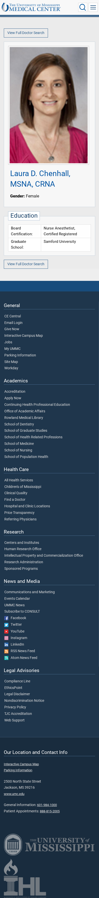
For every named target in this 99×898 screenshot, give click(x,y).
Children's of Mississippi (22, 487)
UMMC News (14, 605)
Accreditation (14, 392)
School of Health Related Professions (33, 437)
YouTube (16, 631)
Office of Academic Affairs (24, 411)
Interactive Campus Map (23, 336)
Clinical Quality (15, 493)
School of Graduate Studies (25, 431)
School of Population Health (26, 457)
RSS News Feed (21, 651)
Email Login (13, 323)
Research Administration (23, 562)
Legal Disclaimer (17, 694)
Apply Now (12, 398)
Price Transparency (19, 513)
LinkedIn (16, 645)
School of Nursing (18, 450)
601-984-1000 (47, 805)
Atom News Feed (22, 658)
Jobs (8, 342)
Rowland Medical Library (23, 418)
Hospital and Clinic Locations (27, 506)
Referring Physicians (20, 519)
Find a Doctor (14, 500)
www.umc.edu (14, 794)
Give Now (11, 329)
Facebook (17, 618)
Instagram (17, 638)
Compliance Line (17, 681)
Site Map (11, 362)
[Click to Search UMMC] (82, 7)
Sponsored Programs (21, 569)
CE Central (12, 316)
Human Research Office (22, 549)
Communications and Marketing (29, 592)
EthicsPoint (13, 688)
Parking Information (20, 355)
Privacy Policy (15, 707)
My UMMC (12, 349)
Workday (11, 368)
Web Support (14, 720)
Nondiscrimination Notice (24, 701)
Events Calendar (17, 599)
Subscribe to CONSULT (22, 612)
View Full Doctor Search (25, 33)
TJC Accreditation (18, 714)
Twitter (15, 625)
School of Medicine (19, 444)
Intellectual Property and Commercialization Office (43, 556)
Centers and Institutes (21, 543)
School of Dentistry (19, 424)
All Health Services (18, 480)
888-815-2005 (50, 811)
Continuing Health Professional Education (37, 405)
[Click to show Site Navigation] (93, 7)
